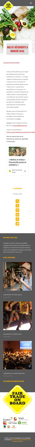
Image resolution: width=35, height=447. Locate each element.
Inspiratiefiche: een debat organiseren (14, 373)
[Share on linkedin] (17, 214)
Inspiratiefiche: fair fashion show (12, 334)
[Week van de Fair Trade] (8, 3)
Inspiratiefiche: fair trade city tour (12, 295)
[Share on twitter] (17, 205)
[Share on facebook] (17, 201)
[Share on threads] (17, 210)
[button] (31, 3)
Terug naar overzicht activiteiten (11, 63)
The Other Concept (17, 439)
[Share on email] (17, 224)
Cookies (21, 441)
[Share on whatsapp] (17, 219)
